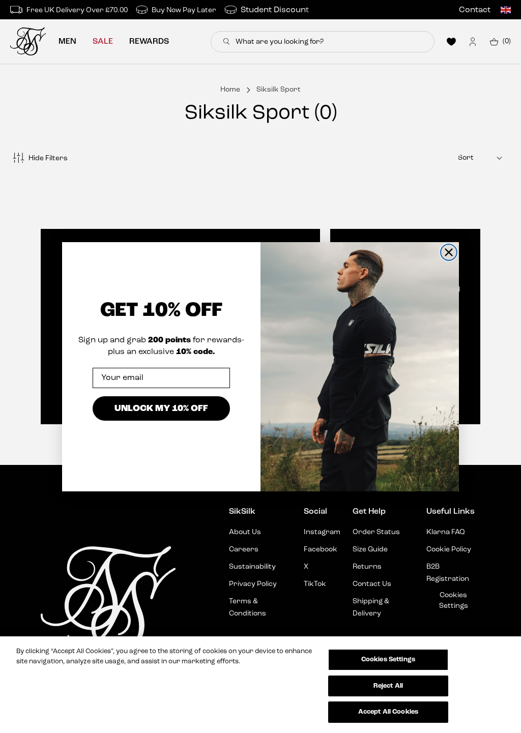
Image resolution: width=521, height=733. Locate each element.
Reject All (388, 686)
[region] (260, 684)
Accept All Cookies (388, 712)
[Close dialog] (449, 252)
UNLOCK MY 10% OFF (161, 408)
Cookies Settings (388, 659)
